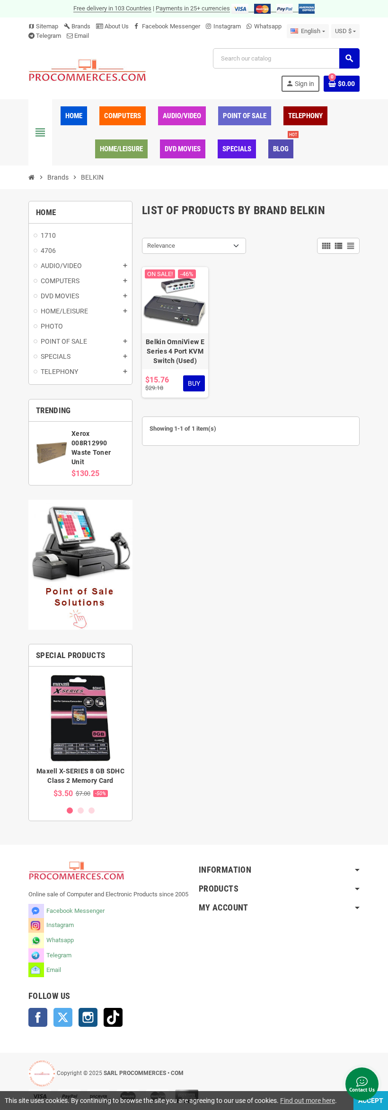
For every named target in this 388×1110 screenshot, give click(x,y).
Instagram (227, 26)
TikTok (113, 1017)
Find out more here (307, 1100)
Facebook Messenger (171, 26)
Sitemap (43, 26)
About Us (116, 26)
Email (81, 35)
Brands (77, 26)
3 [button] (91, 810)
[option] (80, 736)
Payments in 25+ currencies (193, 8)
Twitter (62, 1017)
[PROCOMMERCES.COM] (87, 69)
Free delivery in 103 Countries (112, 8)
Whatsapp (268, 26)
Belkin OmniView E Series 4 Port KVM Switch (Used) (175, 351)
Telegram (48, 35)
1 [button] (70, 810)
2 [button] (81, 810)
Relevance (161, 245)
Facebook (37, 1017)
